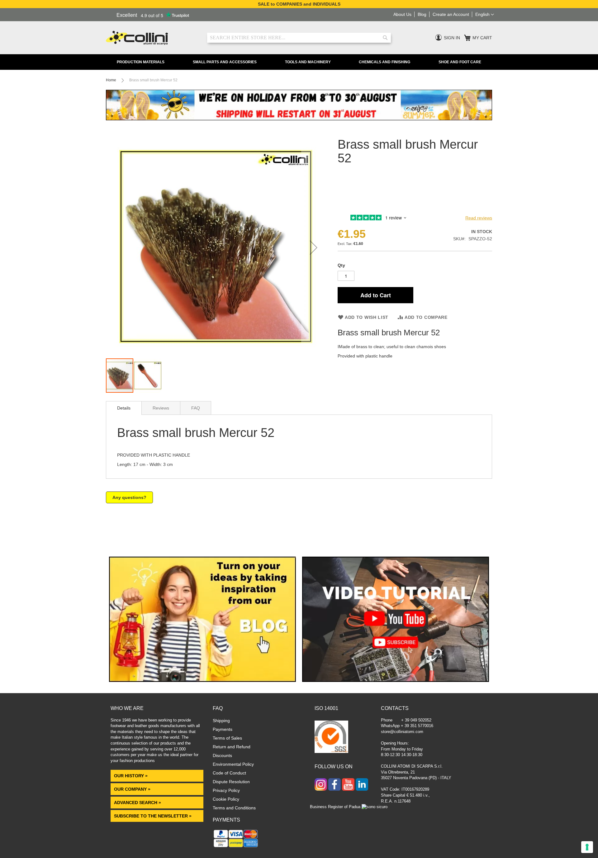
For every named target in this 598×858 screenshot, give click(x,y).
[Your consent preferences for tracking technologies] (587, 847)
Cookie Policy (226, 799)
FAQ (195, 407)
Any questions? (129, 497)
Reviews (161, 407)
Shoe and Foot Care (460, 62)
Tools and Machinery (308, 62)
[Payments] (236, 847)
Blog (422, 14)
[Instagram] (321, 785)
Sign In (452, 37)
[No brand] (358, 208)
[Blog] (202, 680)
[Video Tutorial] (395, 680)
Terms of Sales (227, 738)
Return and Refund (231, 746)
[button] (484, 14)
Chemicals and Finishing (384, 62)
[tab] (124, 408)
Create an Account (451, 14)
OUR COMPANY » (133, 789)
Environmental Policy (233, 764)
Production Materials (140, 62)
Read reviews (478, 217)
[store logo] (152, 38)
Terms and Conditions (234, 807)
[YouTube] (348, 785)
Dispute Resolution (231, 781)
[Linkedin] (362, 785)
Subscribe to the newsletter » (153, 815)
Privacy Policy (226, 790)
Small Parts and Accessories (225, 62)
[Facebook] (334, 785)
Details (124, 407)
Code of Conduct (229, 772)
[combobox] (299, 38)
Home (111, 80)
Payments (222, 729)
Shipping (221, 720)
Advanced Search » (138, 802)
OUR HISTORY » (131, 775)
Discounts (222, 755)
